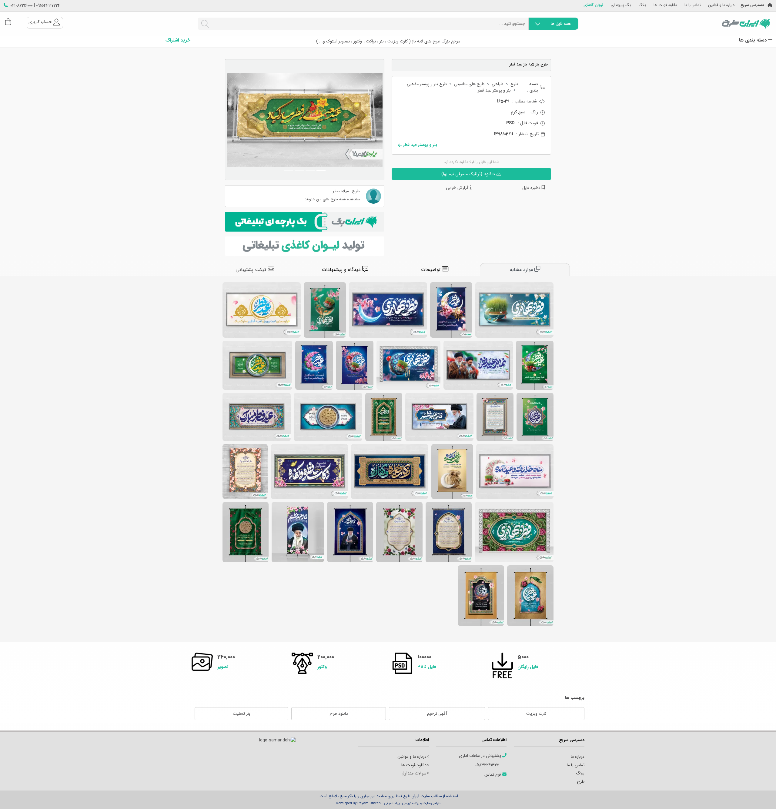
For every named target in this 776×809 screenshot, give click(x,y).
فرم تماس (493, 774)
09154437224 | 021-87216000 (35, 5)
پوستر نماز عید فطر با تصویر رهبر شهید (350, 532)
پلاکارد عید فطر (256, 417)
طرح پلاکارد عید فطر (328, 417)
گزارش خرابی (458, 188)
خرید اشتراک (178, 40)
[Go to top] (759, 795)
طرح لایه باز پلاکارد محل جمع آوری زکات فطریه (389, 471)
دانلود (469, 174)
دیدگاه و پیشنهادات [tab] (342, 269)
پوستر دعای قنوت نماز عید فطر (495, 417)
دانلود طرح (338, 713)
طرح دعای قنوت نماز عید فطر (245, 471)
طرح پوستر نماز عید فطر (383, 417)
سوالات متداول (414, 773)
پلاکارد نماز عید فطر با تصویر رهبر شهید (478, 365)
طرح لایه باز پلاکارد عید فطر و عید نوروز (388, 310)
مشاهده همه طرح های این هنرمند (332, 199)
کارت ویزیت (536, 713)
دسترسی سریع (752, 5)
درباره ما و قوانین (721, 5)
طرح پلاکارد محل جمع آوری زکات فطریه (309, 471)
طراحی (497, 84)
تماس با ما (692, 5)
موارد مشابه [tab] (522, 269)
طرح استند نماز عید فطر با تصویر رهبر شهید (298, 532)
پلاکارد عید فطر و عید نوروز (261, 310)
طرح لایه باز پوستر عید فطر (535, 417)
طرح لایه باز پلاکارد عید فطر (257, 365)
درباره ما (577, 756)
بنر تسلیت (241, 713)
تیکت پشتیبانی (252, 269)
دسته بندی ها (753, 40)
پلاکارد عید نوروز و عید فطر (515, 471)
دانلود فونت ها (665, 5)
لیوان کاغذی (593, 5)
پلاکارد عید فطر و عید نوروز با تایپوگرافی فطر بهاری (514, 310)
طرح (514, 84)
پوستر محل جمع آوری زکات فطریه (452, 471)
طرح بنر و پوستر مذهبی (427, 84)
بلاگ (642, 5)
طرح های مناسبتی (469, 84)
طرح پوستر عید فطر (481, 595)
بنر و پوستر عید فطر (494, 90)
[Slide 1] (321, 170)
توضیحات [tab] (431, 269)
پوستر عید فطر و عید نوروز (451, 310)
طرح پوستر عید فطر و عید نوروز (314, 365)
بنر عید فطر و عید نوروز (408, 365)
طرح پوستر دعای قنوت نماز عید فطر (399, 532)
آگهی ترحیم (437, 713)
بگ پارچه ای (621, 5)
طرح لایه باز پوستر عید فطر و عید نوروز (354, 365)
